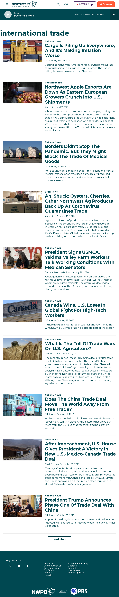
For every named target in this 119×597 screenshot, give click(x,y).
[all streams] (114, 14)
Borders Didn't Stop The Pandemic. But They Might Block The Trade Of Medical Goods (76, 154)
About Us (48, 563)
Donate (107, 4)
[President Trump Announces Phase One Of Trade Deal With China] (22, 505)
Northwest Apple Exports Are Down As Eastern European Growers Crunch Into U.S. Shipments (78, 94)
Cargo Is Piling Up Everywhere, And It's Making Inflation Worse (80, 50)
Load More (60, 539)
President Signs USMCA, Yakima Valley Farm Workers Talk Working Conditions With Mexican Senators (80, 260)
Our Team (49, 570)
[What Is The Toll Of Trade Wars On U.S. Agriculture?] (22, 349)
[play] (8, 14)
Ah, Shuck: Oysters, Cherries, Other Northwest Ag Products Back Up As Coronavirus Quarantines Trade (79, 203)
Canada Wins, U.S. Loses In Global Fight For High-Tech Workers (75, 310)
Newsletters (74, 570)
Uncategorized (53, 82)
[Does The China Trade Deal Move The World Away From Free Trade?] (22, 405)
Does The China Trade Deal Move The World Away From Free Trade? (77, 404)
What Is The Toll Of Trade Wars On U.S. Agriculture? (80, 346)
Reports (48, 575)
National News (53, 41)
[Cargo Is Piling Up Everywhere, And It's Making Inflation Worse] (22, 51)
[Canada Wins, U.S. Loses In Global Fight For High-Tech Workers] (22, 311)
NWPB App (86, 4)
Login (67, 4)
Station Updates (76, 573)
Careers (48, 573)
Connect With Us (52, 566)
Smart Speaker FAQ (78, 563)
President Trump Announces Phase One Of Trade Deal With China (79, 505)
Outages (72, 566)
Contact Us (73, 568)
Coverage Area (51, 568)
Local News (51, 192)
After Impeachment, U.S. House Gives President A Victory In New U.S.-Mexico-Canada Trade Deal (80, 451)
